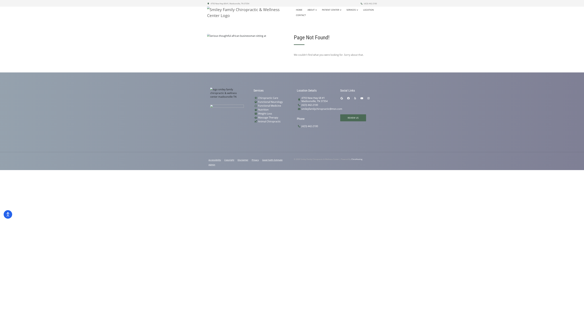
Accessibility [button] (215, 160)
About (311, 9)
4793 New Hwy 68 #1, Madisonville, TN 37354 (229, 3)
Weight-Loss (265, 113)
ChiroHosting (356, 159)
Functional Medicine (269, 105)
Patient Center (330, 9)
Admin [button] (212, 164)
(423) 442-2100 (370, 3)
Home (299, 9)
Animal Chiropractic (269, 121)
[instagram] (368, 98)
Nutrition (263, 109)
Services (351, 9)
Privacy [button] (255, 160)
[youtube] (361, 98)
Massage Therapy (268, 117)
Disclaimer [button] (243, 160)
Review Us (353, 117)
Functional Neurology (270, 102)
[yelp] (355, 98)
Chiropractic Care (268, 98)
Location (368, 9)
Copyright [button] (229, 160)
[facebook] (348, 98)
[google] (341, 98)
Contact (301, 15)
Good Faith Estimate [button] (272, 160)
